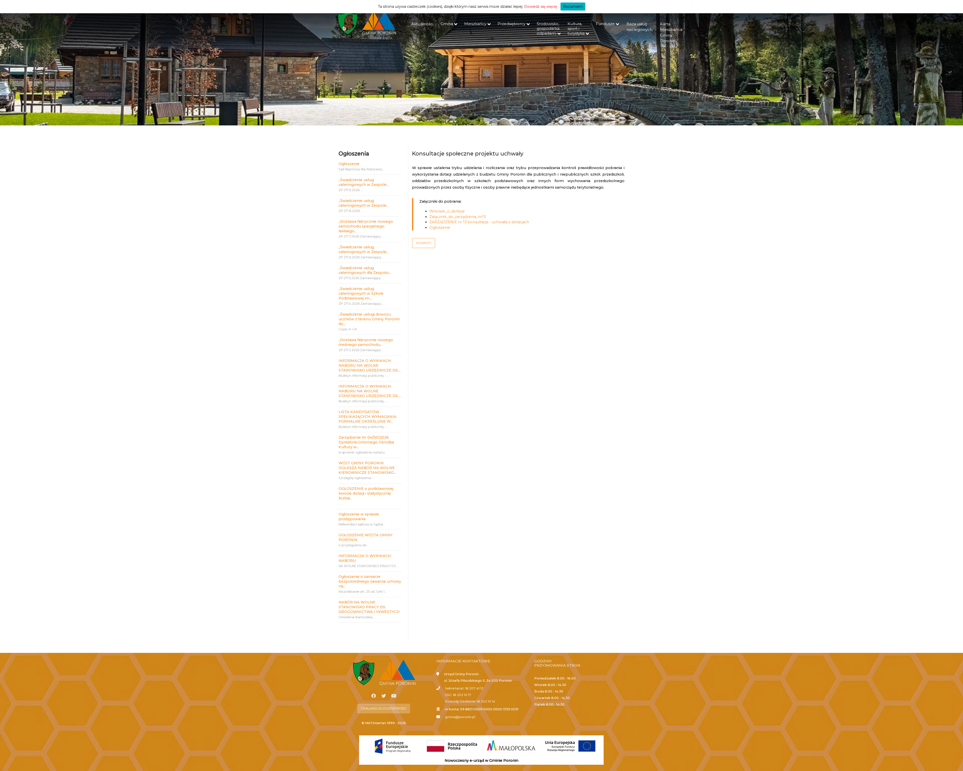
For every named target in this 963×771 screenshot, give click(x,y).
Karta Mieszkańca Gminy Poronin (671, 32)
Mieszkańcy (475, 23)
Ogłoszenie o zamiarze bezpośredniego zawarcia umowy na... (370, 581)
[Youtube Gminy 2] (393, 696)
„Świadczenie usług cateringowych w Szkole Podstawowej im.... (361, 293)
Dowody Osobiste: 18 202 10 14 (470, 701)
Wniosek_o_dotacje (447, 211)
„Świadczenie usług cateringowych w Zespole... (364, 182)
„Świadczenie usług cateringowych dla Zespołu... (365, 270)
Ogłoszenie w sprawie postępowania (359, 516)
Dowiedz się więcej (540, 6)
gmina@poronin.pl (460, 717)
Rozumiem (573, 6)
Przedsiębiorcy (511, 23)
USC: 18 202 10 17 (458, 695)
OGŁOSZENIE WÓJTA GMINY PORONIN (365, 537)
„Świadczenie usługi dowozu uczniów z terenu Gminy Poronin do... (369, 319)
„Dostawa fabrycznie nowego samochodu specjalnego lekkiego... (366, 226)
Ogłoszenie (349, 164)
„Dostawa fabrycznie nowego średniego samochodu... (366, 342)
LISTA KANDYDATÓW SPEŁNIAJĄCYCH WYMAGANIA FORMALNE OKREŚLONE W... (367, 417)
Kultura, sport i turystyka (576, 28)
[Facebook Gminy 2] (373, 696)
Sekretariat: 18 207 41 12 (464, 688)
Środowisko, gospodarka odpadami (548, 28)
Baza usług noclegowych (639, 27)
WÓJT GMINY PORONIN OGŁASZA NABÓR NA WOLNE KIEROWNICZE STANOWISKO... (367, 468)
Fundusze (605, 23)
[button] (423, 243)
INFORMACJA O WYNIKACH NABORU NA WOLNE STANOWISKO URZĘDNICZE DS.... (370, 365)
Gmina (447, 23)
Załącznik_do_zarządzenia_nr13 (457, 216)
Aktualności (422, 24)
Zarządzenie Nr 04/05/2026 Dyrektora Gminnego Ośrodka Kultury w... (366, 442)
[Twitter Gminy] (383, 696)
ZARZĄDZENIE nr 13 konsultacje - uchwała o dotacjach (479, 222)
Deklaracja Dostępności (383, 708)
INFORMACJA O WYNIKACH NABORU (365, 558)
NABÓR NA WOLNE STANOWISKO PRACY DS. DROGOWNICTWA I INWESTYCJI (369, 607)
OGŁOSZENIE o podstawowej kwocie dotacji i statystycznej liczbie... (366, 493)
